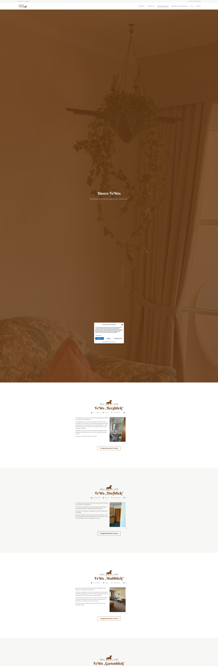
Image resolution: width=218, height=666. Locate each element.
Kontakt (198, 6)
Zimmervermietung (162, 6)
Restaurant (141, 6)
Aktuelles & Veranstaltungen (179, 6)
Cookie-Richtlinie (104, 341)
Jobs (191, 6)
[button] (122, 324)
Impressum (114, 341)
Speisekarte (151, 6)
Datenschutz (110, 341)
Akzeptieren (99, 338)
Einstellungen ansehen (118, 338)
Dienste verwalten (98, 335)
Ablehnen (108, 338)
